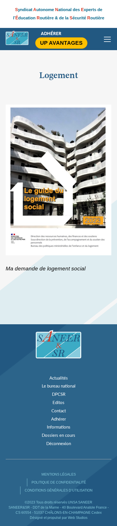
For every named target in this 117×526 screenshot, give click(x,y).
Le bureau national (59, 385)
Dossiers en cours (58, 435)
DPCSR (58, 394)
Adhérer (51, 33)
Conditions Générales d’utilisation (59, 490)
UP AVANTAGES (61, 43)
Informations (58, 426)
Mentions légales (58, 474)
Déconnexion (58, 443)
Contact (58, 410)
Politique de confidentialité (59, 482)
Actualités (58, 377)
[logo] (17, 39)
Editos (58, 402)
